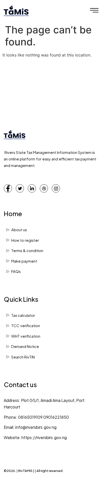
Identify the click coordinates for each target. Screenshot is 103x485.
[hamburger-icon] (94, 11)
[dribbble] (44, 188)
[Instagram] (56, 188)
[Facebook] (8, 188)
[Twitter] (20, 188)
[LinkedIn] (32, 188)
